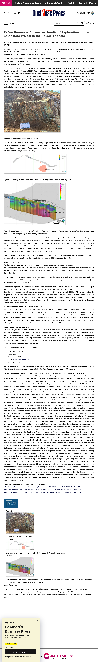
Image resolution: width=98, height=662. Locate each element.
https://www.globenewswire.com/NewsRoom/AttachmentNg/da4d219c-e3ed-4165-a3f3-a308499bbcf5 (42, 492)
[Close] (37, 620)
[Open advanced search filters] (82, 23)
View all (93, 3)
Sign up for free (20, 652)
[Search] (77, 23)
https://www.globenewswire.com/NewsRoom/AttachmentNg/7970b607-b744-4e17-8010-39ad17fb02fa (42, 487)
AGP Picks (6, 3)
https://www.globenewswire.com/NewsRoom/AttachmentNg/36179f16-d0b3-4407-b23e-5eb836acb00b (42, 489)
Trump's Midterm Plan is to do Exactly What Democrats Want (35, 3)
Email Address (11, 644)
